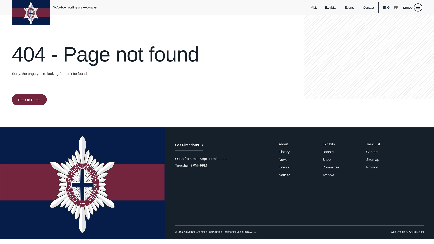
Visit (314, 7)
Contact (368, 7)
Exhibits (330, 7)
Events (349, 7)
